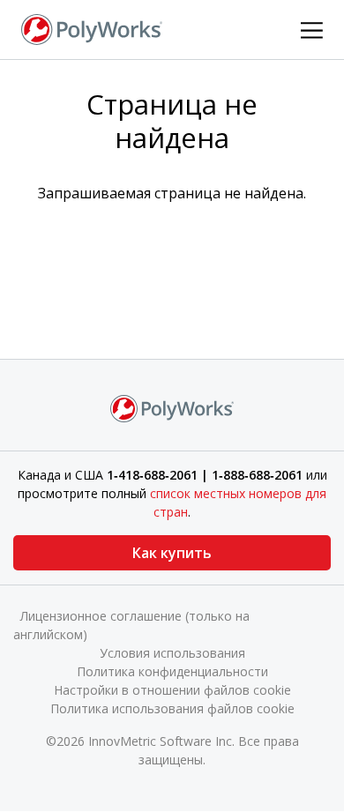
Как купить (172, 552)
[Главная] (91, 28)
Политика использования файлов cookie (172, 708)
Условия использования (172, 652)
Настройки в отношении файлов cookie (172, 690)
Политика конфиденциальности (172, 671)
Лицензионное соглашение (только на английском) (131, 625)
